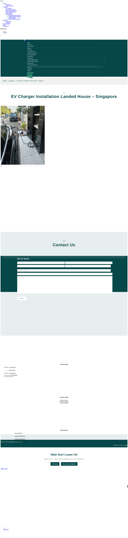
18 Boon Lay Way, (64, 400)
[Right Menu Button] (127, 470)
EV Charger (8, 8)
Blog (4, 25)
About (4, 3)
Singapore (11, 80)
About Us (8, 4)
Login (4, 31)
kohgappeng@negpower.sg (20, 441)
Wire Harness (9, 14)
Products (5, 7)
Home (4, 80)
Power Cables (9, 13)
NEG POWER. (11, 441)
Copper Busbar (12, 17)
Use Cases (8, 21)
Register (5, 32)
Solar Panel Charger (11, 11)
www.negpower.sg (18, 433)
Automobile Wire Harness (15, 15)
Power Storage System (11, 10)
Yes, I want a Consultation (69, 463)
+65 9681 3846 (12, 373)
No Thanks (55, 463)
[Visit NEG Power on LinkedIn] (64, 443)
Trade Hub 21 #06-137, (64, 401)
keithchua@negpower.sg (20, 439)
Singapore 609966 (64, 402)
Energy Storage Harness (14, 19)
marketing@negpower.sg (20, 436)
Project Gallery (6, 23)
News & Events (9, 5)
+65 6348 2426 (12, 367)
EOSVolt (8, 22)
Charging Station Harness (15, 16)
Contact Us (5, 26)
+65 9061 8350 (14, 375)
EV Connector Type (10, 9)
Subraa (125, 445)
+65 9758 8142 (9, 370)
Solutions (5, 20)
